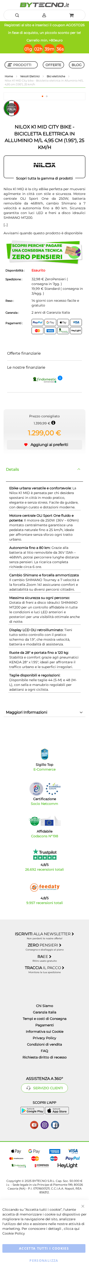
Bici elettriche (56, 76)
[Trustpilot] (44, 854)
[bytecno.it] (44, 5)
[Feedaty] (44, 887)
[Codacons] (44, 821)
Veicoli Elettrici (30, 76)
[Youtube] (34, 1124)
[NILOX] (44, 166)
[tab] (44, 469)
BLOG (77, 65)
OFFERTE (53, 65)
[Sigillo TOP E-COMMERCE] (44, 754)
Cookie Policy (13, 1233)
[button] (42, 96)
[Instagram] (44, 1124)
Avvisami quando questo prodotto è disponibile (43, 233)
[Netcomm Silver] (36, 788)
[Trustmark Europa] (53, 788)
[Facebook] (55, 1124)
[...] (6, 225)
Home (9, 76)
